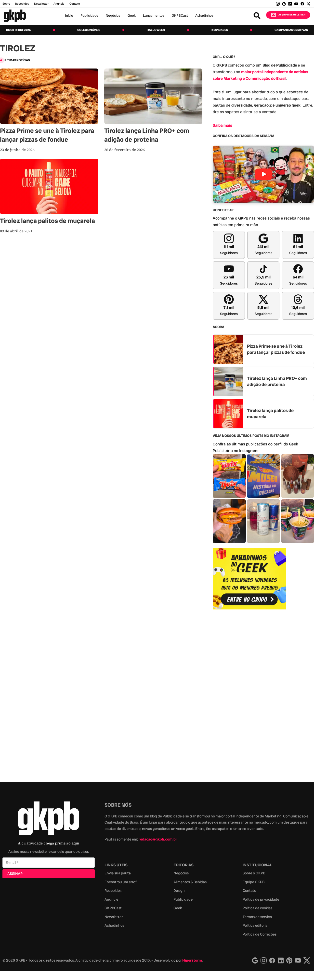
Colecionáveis (88, 30)
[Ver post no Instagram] (229, 476)
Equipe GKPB (253, 882)
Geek (132, 15)
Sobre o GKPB (254, 873)
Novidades (219, 30)
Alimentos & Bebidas (190, 882)
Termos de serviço (257, 916)
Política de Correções (259, 934)
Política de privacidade (261, 899)
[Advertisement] (249, 693)
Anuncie (59, 4)
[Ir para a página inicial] (15, 15)
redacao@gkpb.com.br (158, 839)
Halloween (156, 30)
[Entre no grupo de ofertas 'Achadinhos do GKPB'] (249, 578)
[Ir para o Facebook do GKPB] (302, 4)
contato (74, 4)
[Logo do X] (307, 960)
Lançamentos (153, 15)
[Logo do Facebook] (272, 960)
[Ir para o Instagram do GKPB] (278, 4)
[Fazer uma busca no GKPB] (257, 15)
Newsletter (41, 4)
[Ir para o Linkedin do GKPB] (290, 4)
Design (179, 890)
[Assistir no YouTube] (263, 174)
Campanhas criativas (291, 30)
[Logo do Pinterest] (289, 960)
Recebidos (22, 4)
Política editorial (255, 925)
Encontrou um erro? (121, 882)
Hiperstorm (192, 960)
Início (69, 15)
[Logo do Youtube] (298, 960)
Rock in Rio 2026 (18, 30)
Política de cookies (257, 908)
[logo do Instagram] (255, 960)
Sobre (6, 4)
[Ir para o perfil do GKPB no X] (308, 4)
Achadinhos (204, 15)
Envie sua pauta (118, 873)
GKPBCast (180, 15)
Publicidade (89, 15)
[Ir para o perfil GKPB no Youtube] (296, 4)
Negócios (113, 15)
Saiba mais (222, 125)
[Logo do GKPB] (48, 819)
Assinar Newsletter (291, 14)
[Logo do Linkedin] (280, 960)
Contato (249, 890)
